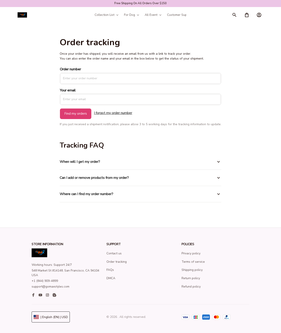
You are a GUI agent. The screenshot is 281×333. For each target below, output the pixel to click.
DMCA (110, 278)
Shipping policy (192, 270)
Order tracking (116, 262)
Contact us (114, 253)
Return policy (191, 278)
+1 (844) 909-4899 (45, 281)
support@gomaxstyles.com (50, 286)
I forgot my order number (113, 112)
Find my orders (75, 113)
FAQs (110, 270)
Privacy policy (191, 253)
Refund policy (191, 286)
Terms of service (193, 262)
